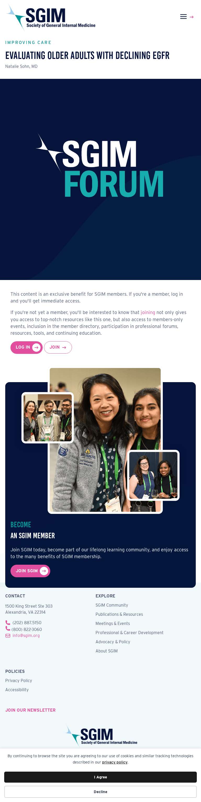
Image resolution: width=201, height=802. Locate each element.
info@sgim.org (26, 635)
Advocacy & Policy (113, 642)
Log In (23, 347)
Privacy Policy (18, 681)
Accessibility (17, 690)
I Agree (100, 777)
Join (54, 347)
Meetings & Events (113, 624)
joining (148, 312)
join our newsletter (30, 710)
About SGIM (107, 651)
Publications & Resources (119, 614)
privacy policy (114, 762)
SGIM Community (112, 605)
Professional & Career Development (130, 633)
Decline (100, 791)
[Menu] (188, 17)
